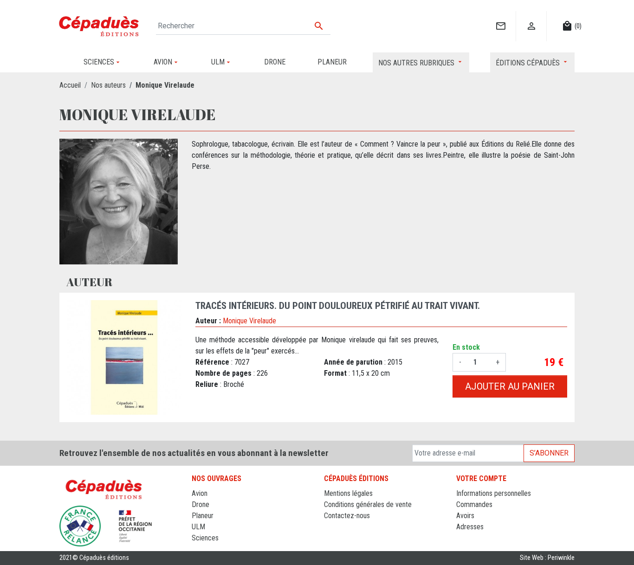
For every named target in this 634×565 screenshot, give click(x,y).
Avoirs (465, 515)
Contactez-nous (347, 515)
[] (500, 16)
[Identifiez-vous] (531, 16)
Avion (199, 493)
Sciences (205, 537)
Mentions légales (348, 493)
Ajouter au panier (510, 386)
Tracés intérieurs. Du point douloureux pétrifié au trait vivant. (337, 305)
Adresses (470, 526)
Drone (200, 504)
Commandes (474, 504)
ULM (198, 526)
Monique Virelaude (249, 320)
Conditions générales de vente (368, 504)
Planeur (202, 515)
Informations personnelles (493, 493)
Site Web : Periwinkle (547, 558)
